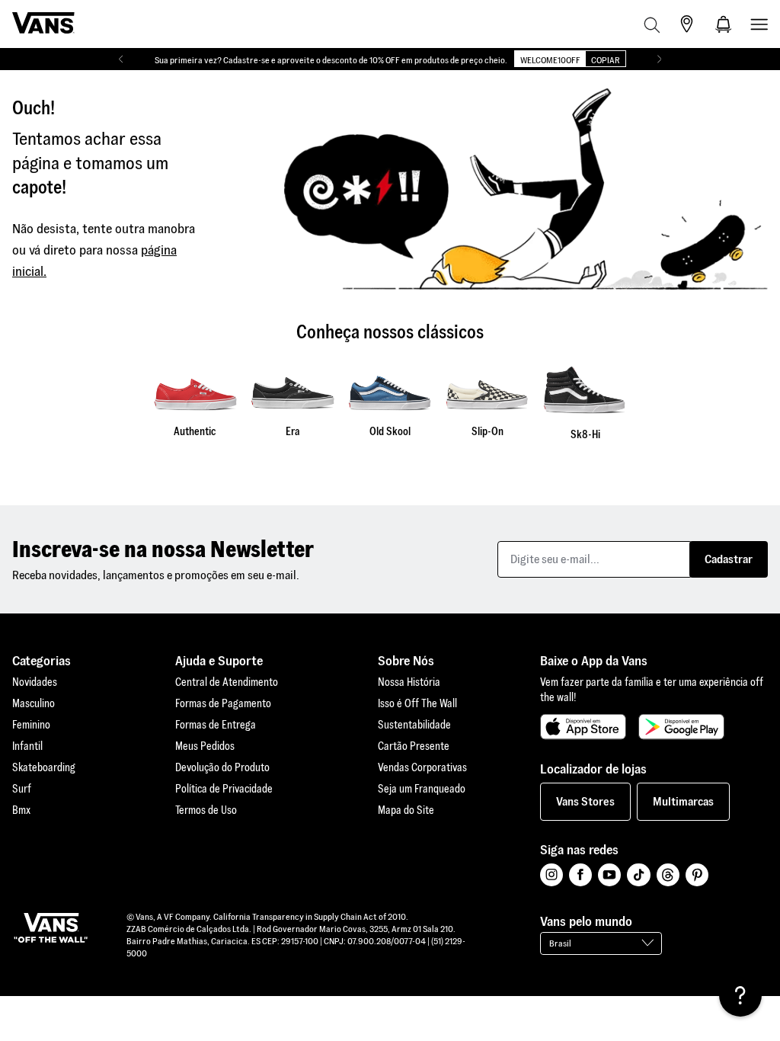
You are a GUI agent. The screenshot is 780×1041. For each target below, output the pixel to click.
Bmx (21, 810)
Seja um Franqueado (421, 789)
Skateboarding (43, 767)
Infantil (27, 746)
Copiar (605, 60)
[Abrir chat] (740, 995)
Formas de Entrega (215, 725)
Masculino (33, 703)
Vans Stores (585, 801)
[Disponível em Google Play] (681, 727)
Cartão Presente (413, 746)
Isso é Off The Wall (417, 703)
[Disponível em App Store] (583, 727)
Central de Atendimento (226, 682)
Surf (21, 789)
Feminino (31, 725)
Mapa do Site (406, 810)
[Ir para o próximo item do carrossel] (659, 59)
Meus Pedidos (205, 746)
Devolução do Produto (222, 767)
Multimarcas (683, 801)
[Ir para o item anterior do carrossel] (121, 59)
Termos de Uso (206, 810)
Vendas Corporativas (422, 767)
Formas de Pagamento (223, 703)
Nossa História (409, 682)
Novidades (34, 682)
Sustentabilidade (414, 725)
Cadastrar (729, 559)
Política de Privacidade (224, 789)
